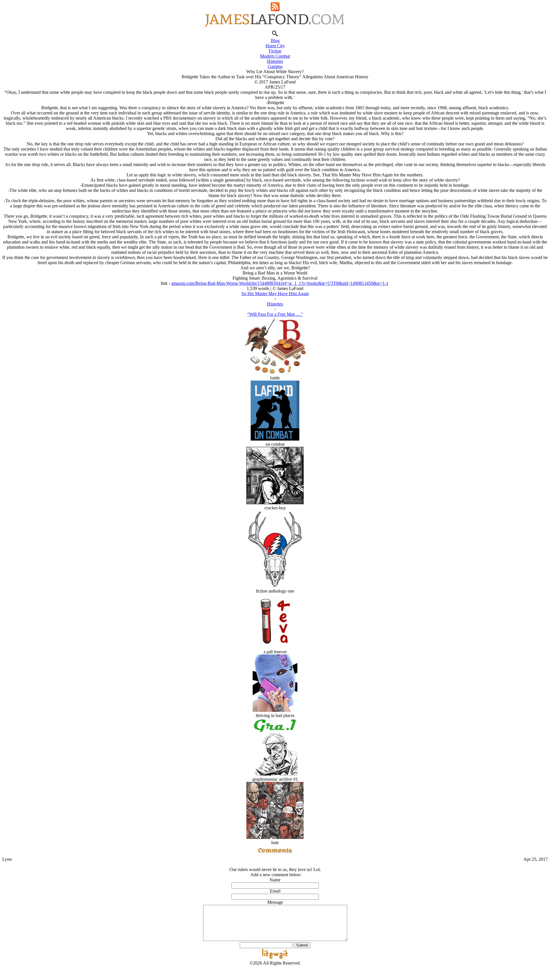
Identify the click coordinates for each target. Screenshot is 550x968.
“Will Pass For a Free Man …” (275, 314)
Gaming (275, 66)
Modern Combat (275, 56)
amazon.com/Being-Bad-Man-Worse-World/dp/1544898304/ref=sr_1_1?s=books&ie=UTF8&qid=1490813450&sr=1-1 (279, 283)
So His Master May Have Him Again (275, 293)
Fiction (275, 50)
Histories (275, 61)
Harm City (275, 45)
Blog (275, 40)
